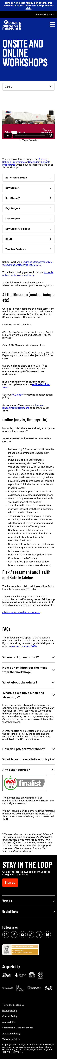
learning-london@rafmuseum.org (24, 406)
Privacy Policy (9, 1010)
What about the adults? (19, 682)
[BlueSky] (47, 934)
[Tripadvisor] (48, 989)
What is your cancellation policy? (26, 759)
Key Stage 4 (12, 218)
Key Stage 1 (12, 187)
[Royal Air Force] (7, 976)
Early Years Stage (16, 177)
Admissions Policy (11, 1033)
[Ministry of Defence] (20, 990)
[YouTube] (22, 934)
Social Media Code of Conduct (17, 1027)
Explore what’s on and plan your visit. (34, 7)
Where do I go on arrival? (20, 657)
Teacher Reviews (15, 249)
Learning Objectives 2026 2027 (23, 264)
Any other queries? (16, 769)
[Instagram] (5, 934)
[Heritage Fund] (20, 976)
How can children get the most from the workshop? (24, 670)
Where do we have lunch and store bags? (23, 695)
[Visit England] (7, 988)
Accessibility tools (45, 14)
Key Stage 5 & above (18, 228)
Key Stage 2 (12, 198)
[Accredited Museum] (32, 977)
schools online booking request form (27, 274)
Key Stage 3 (12, 208)
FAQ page (17, 394)
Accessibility (8, 1022)
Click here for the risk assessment (21, 612)
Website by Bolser (11, 1039)
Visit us (7, 901)
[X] (39, 934)
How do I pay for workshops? (23, 749)
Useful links (10, 911)
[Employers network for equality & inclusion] (34, 990)
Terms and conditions (13, 1005)
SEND (8, 239)
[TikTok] (30, 934)
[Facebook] (14, 934)
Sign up (10, 882)
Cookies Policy (9, 1016)
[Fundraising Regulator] (40, 978)
